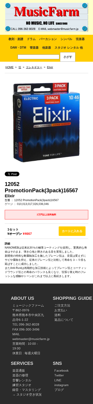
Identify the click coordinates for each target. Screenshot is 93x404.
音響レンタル (21, 380)
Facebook (61, 370)
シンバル (66, 39)
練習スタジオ (21, 385)
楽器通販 (18, 370)
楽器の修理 (20, 375)
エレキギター (34, 67)
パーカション (48, 39)
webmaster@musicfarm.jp (31, 339)
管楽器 (34, 47)
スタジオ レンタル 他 (69, 47)
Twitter (59, 375)
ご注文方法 (62, 305)
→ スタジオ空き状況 (27, 394)
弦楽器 (80, 39)
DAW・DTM (18, 47)
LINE (57, 380)
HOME (9, 67)
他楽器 (46, 47)
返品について (63, 320)
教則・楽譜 (16, 39)
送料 (57, 315)
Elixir (50, 67)
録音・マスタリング (26, 390)
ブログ (59, 390)
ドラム (31, 39)
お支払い (60, 310)
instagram (61, 385)
